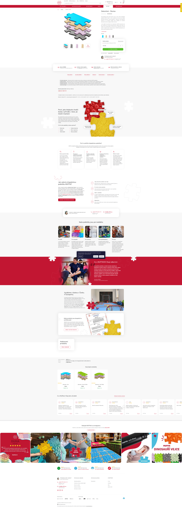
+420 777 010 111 (63, 482)
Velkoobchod (93, 481)
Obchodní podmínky (77, 481)
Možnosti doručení (120, 41)
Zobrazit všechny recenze (119, 395)
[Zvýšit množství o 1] (122, 45)
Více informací (104, 31)
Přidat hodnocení (65, 347)
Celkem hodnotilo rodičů (66, 469)
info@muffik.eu (62, 486)
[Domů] (58, 9)
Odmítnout (96, 256)
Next (124, 407)
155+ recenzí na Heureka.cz (99, 469)
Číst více (71, 413)
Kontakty (109, 483)
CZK (115, 2)
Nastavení (80, 256)
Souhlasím (101, 256)
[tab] (69, 74)
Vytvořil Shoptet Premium (61, 504)
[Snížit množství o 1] (118, 45)
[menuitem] (63, 6)
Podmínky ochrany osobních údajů (79, 483)
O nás (109, 481)
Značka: (110, 53)
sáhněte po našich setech (66, 194)
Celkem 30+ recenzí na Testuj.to (83, 469)
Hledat (100, 3)
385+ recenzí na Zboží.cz (116, 469)
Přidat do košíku (113, 49)
